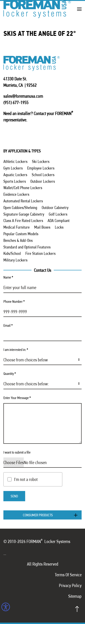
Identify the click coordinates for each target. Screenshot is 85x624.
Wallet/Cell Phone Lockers (22, 187)
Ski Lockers (40, 161)
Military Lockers (15, 260)
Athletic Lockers (15, 161)
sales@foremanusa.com (23, 96)
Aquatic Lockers (15, 174)
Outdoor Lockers (42, 181)
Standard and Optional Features (27, 247)
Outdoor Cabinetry (55, 207)
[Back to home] (37, 9)
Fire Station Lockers (40, 253)
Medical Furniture (16, 227)
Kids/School (12, 253)
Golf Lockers (58, 214)
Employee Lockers (40, 168)
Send (14, 496)
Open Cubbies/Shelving (20, 207)
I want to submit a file (17, 452)
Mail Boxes (42, 227)
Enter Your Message (17, 398)
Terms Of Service (68, 574)
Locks (59, 227)
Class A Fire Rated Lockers (23, 220)
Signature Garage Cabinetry (23, 214)
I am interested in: (15, 349)
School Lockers (43, 174)
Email (8, 325)
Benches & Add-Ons (18, 240)
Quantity (9, 373)
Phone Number (14, 301)
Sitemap (75, 596)
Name (8, 277)
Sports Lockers (14, 181)
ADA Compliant (59, 220)
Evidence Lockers (16, 194)
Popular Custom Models (20, 233)
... (4, 553)
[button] (79, 9)
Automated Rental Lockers (23, 200)
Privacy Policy (70, 585)
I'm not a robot (26, 479)
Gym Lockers (13, 168)
